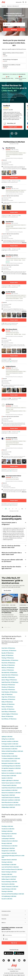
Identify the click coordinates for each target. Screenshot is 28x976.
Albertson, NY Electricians (8, 704)
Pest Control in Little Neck (8, 884)
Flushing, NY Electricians (8, 658)
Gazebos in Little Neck (7, 778)
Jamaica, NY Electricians (8, 670)
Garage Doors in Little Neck (8, 850)
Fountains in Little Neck (7, 770)
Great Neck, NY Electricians (8, 648)
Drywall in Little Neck (7, 898)
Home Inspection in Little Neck (9, 876)
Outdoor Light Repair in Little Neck (10, 780)
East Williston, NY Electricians (9, 719)
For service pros (5, 915)
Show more (24, 168)
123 (22, 508)
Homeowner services (6, 911)
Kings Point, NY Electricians (8, 697)
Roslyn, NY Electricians (7, 706)
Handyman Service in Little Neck (10, 841)
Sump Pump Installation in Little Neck (11, 805)
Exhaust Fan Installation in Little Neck (11, 792)
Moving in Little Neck (7, 843)
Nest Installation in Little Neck (9, 761)
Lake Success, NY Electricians (9, 650)
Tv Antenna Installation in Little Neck (11, 758)
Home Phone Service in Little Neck (10, 802)
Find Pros (14, 29)
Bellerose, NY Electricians (8, 667)
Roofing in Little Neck (7, 836)
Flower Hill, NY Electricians (8, 689)
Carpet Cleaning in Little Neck (9, 889)
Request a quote (13, 127)
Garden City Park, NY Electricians (10, 675)
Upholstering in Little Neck (8, 848)
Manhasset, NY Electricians (8, 684)
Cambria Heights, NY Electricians (10, 714)
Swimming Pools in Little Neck (9, 833)
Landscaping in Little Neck (8, 838)
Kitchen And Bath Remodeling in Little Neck (12, 751)
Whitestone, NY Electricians (8, 699)
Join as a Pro (18, 2)
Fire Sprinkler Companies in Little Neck (11, 768)
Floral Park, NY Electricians (8, 662)
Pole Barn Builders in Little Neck (9, 756)
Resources (4, 918)
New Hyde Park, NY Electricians (9, 672)
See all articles (7, 590)
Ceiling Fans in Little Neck (8, 739)
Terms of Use (10, 969)
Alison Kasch (23, 605)
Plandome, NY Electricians (8, 687)
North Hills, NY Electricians (8, 677)
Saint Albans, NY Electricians (9, 711)
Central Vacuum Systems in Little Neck (11, 783)
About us (4, 922)
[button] (4, 172)
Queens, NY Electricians (7, 655)
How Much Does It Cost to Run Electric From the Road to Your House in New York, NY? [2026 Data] (10, 610)
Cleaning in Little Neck (7, 891)
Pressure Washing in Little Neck (9, 881)
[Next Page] (25, 508)
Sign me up (14, 943)
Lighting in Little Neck (7, 736)
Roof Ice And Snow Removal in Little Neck (12, 869)
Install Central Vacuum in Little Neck (11, 797)
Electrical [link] (4, 6)
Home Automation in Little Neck (9, 748)
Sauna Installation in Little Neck (9, 790)
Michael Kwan (5, 605)
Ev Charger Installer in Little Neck (10, 744)
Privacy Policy (17, 969)
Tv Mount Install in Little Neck (9, 785)
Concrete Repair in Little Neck (9, 864)
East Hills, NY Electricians (8, 709)
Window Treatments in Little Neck (10, 886)
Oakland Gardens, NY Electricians (10, 660)
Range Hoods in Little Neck (8, 795)
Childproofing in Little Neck (8, 807)
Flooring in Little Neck (7, 862)
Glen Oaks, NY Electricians (8, 665)
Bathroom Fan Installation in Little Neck (11, 773)
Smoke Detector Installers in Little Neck (11, 746)
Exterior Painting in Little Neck (9, 872)
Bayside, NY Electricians (8, 653)
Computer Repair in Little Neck (9, 853)
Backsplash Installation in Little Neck (11, 763)
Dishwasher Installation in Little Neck (11, 800)
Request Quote (14, 177)
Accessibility (14, 971)
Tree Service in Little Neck (8, 828)
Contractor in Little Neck (8, 753)
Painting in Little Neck (7, 831)
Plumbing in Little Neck (7, 826)
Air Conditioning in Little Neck (9, 896)
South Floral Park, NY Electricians (10, 682)
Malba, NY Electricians (7, 702)
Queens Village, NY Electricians (9, 680)
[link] (4, 123)
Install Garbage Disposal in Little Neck (11, 766)
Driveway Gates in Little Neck (9, 775)
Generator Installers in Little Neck (10, 741)
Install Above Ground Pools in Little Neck (12, 787)
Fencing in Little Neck (7, 874)
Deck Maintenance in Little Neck (9, 846)
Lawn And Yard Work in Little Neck (10, 867)
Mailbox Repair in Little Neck (9, 879)
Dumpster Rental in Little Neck (9, 859)
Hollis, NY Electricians (7, 694)
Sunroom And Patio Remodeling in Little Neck (13, 894)
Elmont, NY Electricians (7, 716)
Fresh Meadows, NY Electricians (9, 692)
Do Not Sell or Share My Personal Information (14, 973)
